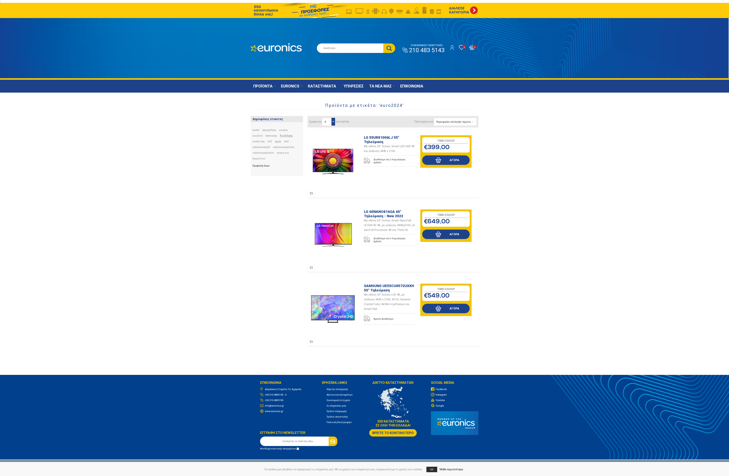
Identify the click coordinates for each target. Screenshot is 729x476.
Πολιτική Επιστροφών (339, 422)
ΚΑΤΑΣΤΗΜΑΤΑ (322, 86)
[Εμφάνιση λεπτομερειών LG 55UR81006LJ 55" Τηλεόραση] (333, 160)
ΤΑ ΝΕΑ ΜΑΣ (380, 86)
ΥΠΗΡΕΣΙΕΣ (354, 86)
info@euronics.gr (274, 405)
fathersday (271, 135)
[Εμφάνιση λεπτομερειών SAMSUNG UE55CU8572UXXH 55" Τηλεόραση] (333, 309)
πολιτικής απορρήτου (283, 448)
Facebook (441, 389)
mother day (258, 141)
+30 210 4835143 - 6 (275, 394)
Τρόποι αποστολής (337, 416)
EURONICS (290, 86)
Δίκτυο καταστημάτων (340, 394)
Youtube (440, 400)
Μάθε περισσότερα (451, 469)
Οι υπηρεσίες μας (336, 405)
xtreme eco (283, 153)
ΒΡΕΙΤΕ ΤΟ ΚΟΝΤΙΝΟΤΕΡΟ (393, 433)
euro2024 (257, 136)
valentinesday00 (261, 147)
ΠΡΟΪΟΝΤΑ (262, 86)
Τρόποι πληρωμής (337, 411)
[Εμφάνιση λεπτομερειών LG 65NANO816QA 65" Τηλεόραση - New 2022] (333, 235)
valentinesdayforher (283, 147)
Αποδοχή (278, 448)
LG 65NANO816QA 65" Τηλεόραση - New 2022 (383, 213)
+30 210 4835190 (274, 400)
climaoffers (269, 130)
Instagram (441, 394)
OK (431, 469)
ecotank (283, 130)
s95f (269, 141)
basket (255, 130)
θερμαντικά (258, 158)
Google (440, 405)
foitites (286, 136)
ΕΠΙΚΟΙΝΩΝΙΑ (411, 86)
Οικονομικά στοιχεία (338, 400)
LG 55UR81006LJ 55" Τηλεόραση (381, 139)
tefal (286, 141)
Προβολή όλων (261, 165)
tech (278, 141)
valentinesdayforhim (263, 153)
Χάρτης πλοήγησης (337, 389)
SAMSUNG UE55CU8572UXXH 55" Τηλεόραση (389, 288)
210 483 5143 (426, 49)
